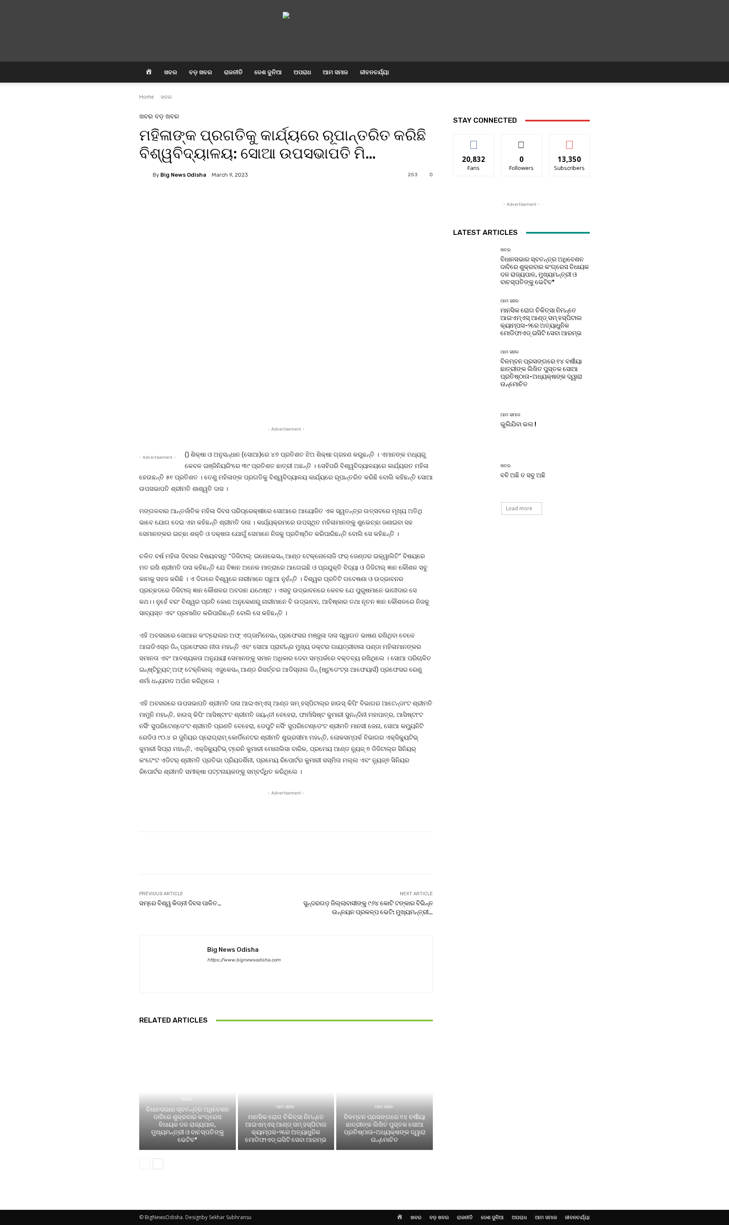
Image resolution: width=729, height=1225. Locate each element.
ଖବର (170, 72)
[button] (580, 73)
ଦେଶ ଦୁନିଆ (268, 72)
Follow (522, 140)
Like (474, 140)
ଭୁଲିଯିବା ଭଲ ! (518, 424)
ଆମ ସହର (285, 1106)
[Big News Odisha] (146, 174)
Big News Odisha (183, 175)
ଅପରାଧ (302, 72)
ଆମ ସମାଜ (335, 72)
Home (146, 96)
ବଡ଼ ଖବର (200, 72)
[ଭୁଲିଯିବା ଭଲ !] (473, 420)
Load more (519, 508)
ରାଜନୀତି (233, 72)
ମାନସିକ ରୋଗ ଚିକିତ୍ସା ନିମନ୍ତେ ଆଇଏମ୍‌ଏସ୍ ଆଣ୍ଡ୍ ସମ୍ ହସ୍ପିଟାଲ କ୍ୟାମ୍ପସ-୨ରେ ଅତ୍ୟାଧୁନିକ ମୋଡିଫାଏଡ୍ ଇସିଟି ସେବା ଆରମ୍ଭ (286, 1128)
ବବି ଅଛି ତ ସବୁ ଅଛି (522, 475)
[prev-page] (144, 1163)
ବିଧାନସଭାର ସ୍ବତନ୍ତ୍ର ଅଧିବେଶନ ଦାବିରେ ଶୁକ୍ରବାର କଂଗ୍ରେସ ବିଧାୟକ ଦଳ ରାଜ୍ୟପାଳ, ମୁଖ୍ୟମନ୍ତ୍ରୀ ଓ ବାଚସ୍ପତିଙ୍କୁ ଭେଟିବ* (187, 1125)
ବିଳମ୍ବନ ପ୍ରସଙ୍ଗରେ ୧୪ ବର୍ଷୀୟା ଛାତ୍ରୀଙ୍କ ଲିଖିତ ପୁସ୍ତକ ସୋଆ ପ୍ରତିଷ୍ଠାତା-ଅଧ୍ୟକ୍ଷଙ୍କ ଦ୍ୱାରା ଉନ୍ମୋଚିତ (385, 1128)
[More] (366, 203)
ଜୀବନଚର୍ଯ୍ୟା (374, 72)
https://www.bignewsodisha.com (244, 960)
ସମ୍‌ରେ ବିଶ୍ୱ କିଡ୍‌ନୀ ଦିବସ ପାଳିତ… (180, 903)
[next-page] (158, 1163)
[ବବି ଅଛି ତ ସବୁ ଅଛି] (473, 471)
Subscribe (569, 140)
